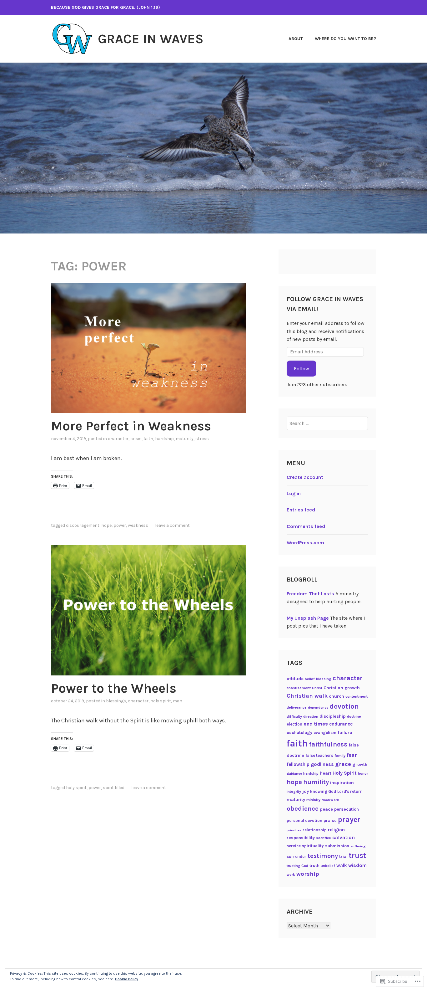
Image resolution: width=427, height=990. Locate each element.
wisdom (357, 865)
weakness (138, 525)
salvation (343, 837)
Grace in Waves (150, 39)
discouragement (82, 525)
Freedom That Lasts (310, 594)
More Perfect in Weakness (131, 426)
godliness (322, 764)
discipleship (332, 716)
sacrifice (323, 838)
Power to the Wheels (113, 688)
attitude (295, 678)
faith (148, 438)
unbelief (328, 866)
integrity (294, 791)
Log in (294, 493)
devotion (344, 706)
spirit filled (113, 787)
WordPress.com (305, 543)
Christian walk (307, 695)
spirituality (313, 846)
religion (336, 830)
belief (310, 679)
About (296, 38)
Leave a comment (172, 525)
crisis (136, 438)
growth (359, 764)
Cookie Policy (126, 979)
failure (345, 732)
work (291, 874)
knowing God (323, 791)
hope (106, 525)
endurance (341, 724)
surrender (296, 856)
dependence (318, 707)
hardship (164, 438)
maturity (184, 438)
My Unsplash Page (308, 618)
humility (316, 782)
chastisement (299, 688)
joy (305, 791)
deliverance (297, 707)
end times (316, 724)
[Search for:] (327, 423)
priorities (294, 830)
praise (330, 820)
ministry (313, 800)
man (177, 701)
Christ (317, 688)
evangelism (325, 732)
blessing (323, 679)
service (294, 846)
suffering (357, 846)
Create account (305, 477)
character (118, 438)
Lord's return (350, 791)
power (119, 525)
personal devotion (304, 820)
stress (202, 438)
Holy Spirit (160, 701)
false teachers (319, 755)
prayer (349, 819)
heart (325, 773)
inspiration (342, 782)
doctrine (354, 716)
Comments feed (306, 526)
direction (310, 716)
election (294, 724)
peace (326, 809)
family (339, 755)
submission (337, 846)
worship (307, 873)
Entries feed (301, 510)
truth (314, 865)
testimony (323, 855)
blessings (116, 701)
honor (363, 773)
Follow (301, 369)
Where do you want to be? (345, 38)
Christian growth (342, 687)
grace (343, 764)
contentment (356, 696)
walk (341, 865)
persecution (346, 809)
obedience (303, 808)
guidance (294, 774)
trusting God (297, 866)
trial (343, 856)
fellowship (298, 764)
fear (352, 755)
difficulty (294, 716)
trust (357, 855)
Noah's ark (330, 800)
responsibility (301, 837)
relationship (315, 830)
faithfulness (328, 744)
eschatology (299, 732)
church (336, 696)
